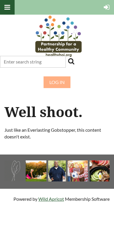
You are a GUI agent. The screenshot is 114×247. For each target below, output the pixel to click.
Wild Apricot (51, 199)
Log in (57, 82)
